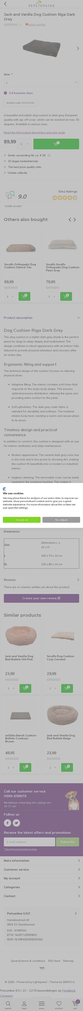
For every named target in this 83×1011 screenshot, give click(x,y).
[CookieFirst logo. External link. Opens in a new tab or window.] (4, 489)
